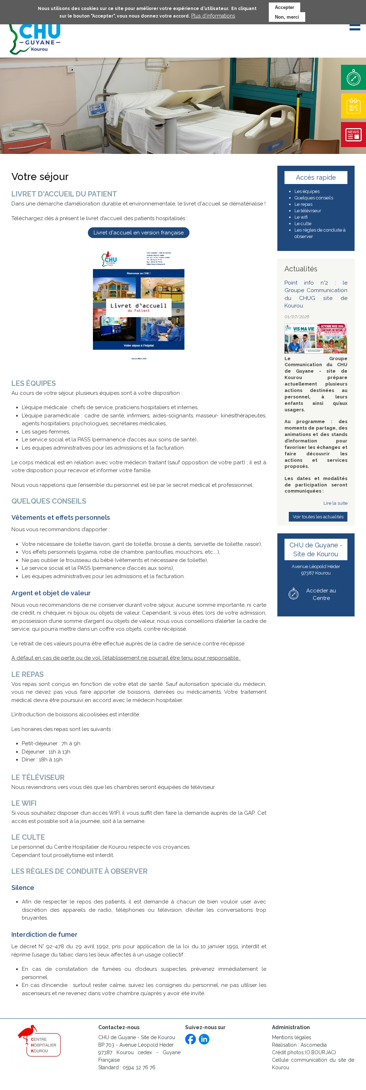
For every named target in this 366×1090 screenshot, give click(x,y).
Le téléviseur (308, 210)
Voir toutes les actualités (318, 516)
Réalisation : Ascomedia (299, 1045)
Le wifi (301, 217)
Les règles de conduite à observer (320, 233)
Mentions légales (291, 1037)
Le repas (303, 204)
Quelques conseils (314, 197)
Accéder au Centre (321, 594)
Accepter (284, 7)
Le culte (303, 223)
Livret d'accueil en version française (139, 232)
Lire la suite (335, 503)
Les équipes (307, 191)
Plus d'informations (213, 16)
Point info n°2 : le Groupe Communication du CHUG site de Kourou (316, 294)
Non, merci (287, 17)
